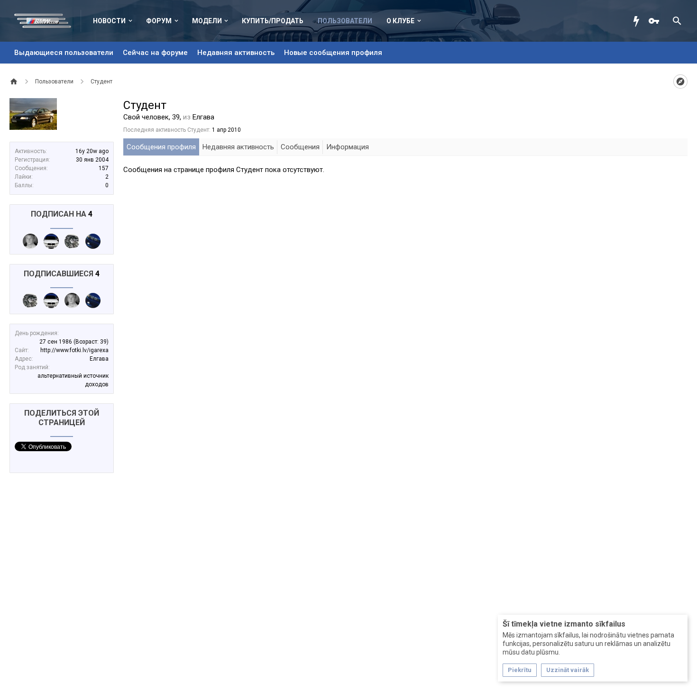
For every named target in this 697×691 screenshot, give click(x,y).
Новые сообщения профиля (333, 52)
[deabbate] (72, 241)
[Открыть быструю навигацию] (680, 81)
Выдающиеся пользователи (63, 52)
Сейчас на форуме (155, 52)
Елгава (99, 358)
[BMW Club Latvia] (47, 21)
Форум (159, 21)
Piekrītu (520, 669)
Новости (109, 21)
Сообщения (300, 147)
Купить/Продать (272, 21)
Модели (207, 21)
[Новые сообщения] (638, 21)
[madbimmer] (30, 241)
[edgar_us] (93, 241)
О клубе (400, 21)
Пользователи (345, 21)
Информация (347, 147)
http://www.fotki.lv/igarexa (74, 350)
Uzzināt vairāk (567, 669)
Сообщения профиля (161, 147)
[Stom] (51, 241)
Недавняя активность (236, 52)
